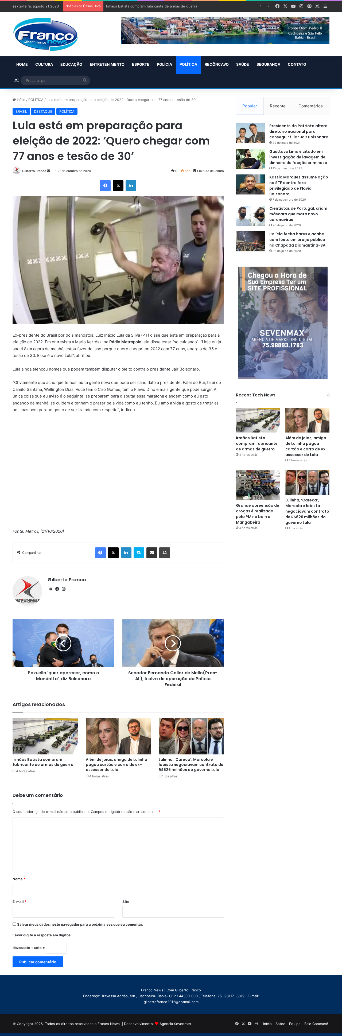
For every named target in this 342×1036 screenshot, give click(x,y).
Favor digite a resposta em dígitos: (42, 935)
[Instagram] (63, 589)
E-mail (19, 901)
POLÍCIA (164, 64)
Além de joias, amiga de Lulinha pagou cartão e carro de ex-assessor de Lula (170, 6)
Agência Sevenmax (175, 1024)
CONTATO (297, 64)
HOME (22, 64)
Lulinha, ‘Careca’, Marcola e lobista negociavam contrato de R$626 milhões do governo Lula (191, 764)
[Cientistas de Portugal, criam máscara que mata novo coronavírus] (250, 216)
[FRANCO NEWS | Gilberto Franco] (51, 34)
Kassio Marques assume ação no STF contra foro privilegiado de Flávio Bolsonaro (298, 185)
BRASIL (21, 111)
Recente (278, 105)
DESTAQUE (43, 111)
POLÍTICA (188, 64)
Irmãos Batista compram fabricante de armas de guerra (43, 762)
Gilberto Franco (34, 171)
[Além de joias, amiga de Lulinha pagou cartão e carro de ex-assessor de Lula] (118, 736)
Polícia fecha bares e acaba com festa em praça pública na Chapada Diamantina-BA (297, 239)
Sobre (280, 1024)
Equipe (295, 1024)
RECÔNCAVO (217, 64)
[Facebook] (105, 185)
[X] (118, 185)
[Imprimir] (164, 552)
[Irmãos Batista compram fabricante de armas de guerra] (45, 736)
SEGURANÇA (268, 64)
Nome (19, 879)
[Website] (51, 589)
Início (20, 100)
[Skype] (139, 552)
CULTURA (44, 64)
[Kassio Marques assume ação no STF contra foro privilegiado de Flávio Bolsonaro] (250, 184)
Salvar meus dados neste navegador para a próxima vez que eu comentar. (80, 924)
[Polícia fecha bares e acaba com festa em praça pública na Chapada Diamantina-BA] (250, 241)
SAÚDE (242, 64)
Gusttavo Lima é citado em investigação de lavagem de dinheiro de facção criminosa (298, 157)
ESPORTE (140, 64)
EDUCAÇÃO (71, 64)
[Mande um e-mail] (48, 171)
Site (125, 901)
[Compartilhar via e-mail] (151, 552)
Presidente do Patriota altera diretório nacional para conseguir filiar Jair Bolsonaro (298, 131)
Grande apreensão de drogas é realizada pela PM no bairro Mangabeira (257, 514)
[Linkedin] (131, 185)
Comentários (310, 105)
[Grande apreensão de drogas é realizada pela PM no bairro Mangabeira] (258, 485)
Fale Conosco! (316, 1024)
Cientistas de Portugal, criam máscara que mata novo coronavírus (298, 214)
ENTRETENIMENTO (107, 64)
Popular (249, 105)
